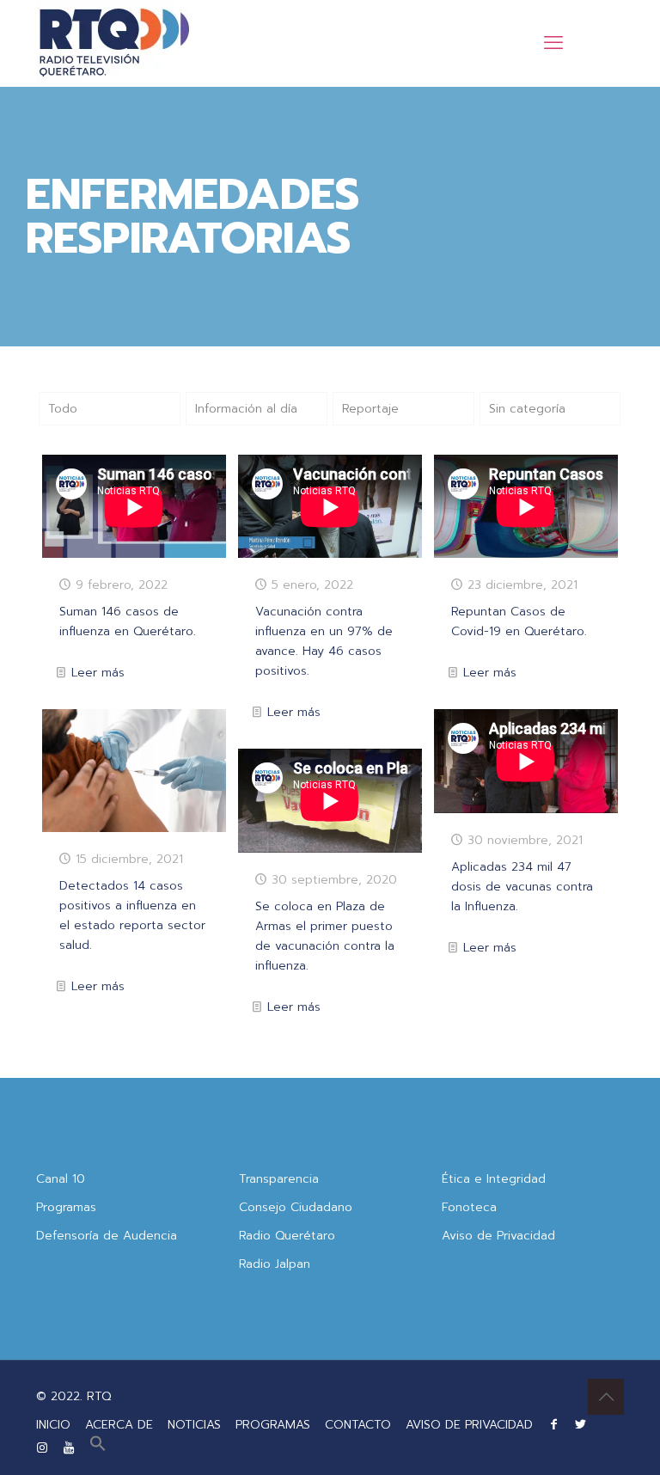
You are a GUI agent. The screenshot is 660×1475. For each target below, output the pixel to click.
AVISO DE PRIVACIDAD (469, 1425)
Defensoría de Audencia (106, 1236)
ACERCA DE (119, 1425)
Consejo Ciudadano (295, 1207)
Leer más (98, 673)
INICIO (53, 1425)
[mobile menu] (553, 43)
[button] (98, 1448)
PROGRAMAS (272, 1425)
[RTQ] (114, 43)
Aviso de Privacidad (498, 1236)
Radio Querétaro (287, 1236)
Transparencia (279, 1179)
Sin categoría (527, 409)
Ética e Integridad (494, 1179)
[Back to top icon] (606, 1397)
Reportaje (370, 409)
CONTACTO (358, 1425)
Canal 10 (60, 1179)
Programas (66, 1207)
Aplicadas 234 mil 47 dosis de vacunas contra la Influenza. (522, 886)
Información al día (246, 409)
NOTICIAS (194, 1425)
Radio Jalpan (274, 1264)
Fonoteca (469, 1207)
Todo (62, 409)
